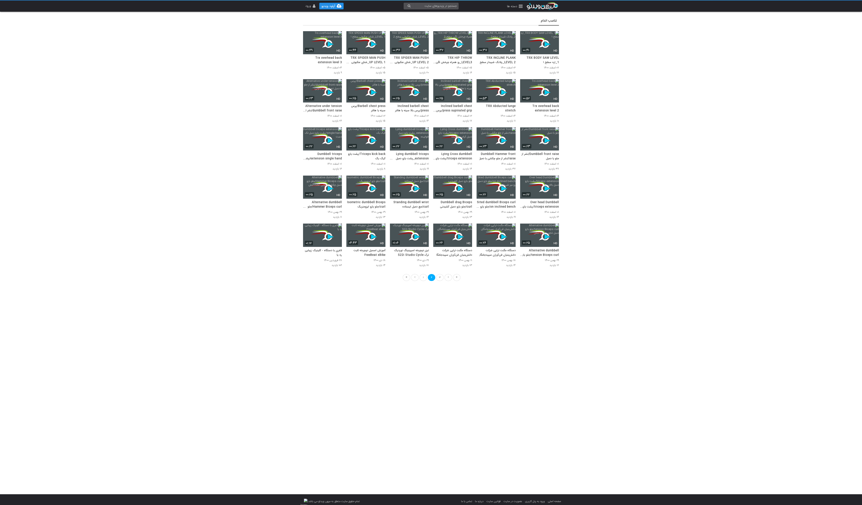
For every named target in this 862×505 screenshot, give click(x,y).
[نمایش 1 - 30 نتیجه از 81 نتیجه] (406, 277)
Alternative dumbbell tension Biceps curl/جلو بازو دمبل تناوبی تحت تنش (540, 252)
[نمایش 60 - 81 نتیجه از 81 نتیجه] (415, 277)
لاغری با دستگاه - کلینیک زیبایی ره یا (323, 252)
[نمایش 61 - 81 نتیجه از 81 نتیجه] (448, 277)
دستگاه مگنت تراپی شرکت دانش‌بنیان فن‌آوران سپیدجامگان (496, 252)
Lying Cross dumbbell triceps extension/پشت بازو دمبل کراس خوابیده (453, 156)
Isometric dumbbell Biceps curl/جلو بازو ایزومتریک (366, 204)
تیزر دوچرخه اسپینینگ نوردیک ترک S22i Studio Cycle (411, 252)
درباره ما (479, 501)
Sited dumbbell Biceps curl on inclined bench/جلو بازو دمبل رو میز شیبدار (496, 204)
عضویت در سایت (513, 501)
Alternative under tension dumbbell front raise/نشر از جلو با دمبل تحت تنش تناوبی (323, 108)
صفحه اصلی (554, 501)
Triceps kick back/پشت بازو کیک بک (366, 156)
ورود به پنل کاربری (535, 501)
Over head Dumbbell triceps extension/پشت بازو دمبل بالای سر (540, 204)
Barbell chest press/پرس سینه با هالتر (368, 108)
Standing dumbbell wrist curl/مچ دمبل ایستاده (411, 204)
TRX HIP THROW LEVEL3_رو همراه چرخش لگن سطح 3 (454, 60)
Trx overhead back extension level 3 (328, 60)
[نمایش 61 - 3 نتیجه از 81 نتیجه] (456, 277)
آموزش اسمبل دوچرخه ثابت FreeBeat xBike (369, 252)
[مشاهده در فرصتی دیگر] (553, 37)
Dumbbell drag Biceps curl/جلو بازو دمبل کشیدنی (456, 204)
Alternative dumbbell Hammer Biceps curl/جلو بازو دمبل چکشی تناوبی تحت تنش (325, 204)
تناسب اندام (549, 21)
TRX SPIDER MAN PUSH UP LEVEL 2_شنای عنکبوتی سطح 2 (411, 60)
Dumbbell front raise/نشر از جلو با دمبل (540, 156)
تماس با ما (466, 501)
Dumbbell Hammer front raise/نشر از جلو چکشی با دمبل (497, 156)
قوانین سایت (493, 501)
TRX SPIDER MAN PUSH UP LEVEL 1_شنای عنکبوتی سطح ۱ (367, 60)
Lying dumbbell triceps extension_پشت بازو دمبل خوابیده (412, 156)
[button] (515, 7)
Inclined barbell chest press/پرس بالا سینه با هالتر (412, 108)
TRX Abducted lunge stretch (500, 108)
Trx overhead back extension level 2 (545, 108)
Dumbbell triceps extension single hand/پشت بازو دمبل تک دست (322, 156)
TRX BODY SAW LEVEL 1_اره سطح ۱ (542, 60)
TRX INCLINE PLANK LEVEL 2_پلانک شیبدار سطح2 (496, 60)
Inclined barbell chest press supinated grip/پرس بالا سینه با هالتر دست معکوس (454, 108)
